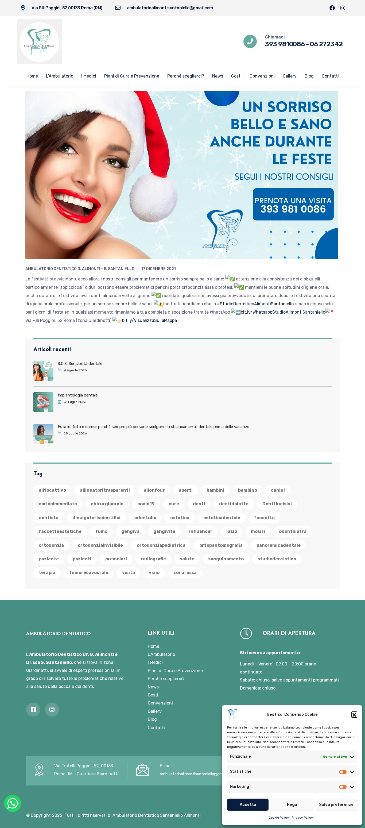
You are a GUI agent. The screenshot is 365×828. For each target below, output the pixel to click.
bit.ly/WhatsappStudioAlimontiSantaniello (283, 312)
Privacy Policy (302, 817)
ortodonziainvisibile (100, 545)
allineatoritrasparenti (105, 490)
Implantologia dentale (78, 395)
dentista (49, 517)
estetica (179, 517)
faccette (264, 517)
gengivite (164, 531)
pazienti (82, 558)
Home (32, 76)
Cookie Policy (279, 817)
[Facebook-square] (33, 710)
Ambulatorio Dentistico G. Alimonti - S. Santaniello (79, 269)
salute (187, 558)
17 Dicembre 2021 (158, 269)
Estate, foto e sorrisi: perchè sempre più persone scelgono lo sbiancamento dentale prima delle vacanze (153, 426)
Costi (236, 76)
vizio (154, 572)
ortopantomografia (221, 545)
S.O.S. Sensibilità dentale (80, 363)
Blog (309, 76)
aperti (186, 490)
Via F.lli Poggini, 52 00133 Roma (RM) (67, 7)
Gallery (290, 76)
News (217, 76)
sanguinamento (226, 558)
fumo (101, 531)
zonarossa (185, 572)
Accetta (248, 804)
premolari (116, 558)
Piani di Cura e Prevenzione (131, 76)
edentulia (145, 517)
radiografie (153, 558)
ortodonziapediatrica (161, 545)
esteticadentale (221, 517)
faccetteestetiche (60, 531)
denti (199, 503)
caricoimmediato (58, 503)
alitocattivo (52, 490)
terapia (47, 572)
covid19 (146, 503)
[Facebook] (332, 8)
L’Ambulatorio (59, 76)
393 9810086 (285, 44)
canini (278, 490)
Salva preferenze (336, 804)
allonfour (154, 490)
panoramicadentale (279, 545)
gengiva (130, 531)
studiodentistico (277, 558)
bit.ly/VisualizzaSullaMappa (149, 320)
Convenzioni (262, 76)
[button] (354, 714)
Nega (292, 804)
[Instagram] (342, 8)
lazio (231, 531)
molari (258, 531)
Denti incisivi (277, 503)
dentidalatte (233, 503)
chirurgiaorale (107, 503)
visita (128, 572)
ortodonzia (51, 545)
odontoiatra (292, 531)
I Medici (88, 76)
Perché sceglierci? (185, 76)
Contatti (330, 76)
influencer (200, 531)
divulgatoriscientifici (96, 517)
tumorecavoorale (88, 572)
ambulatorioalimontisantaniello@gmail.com (170, 7)
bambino (247, 490)
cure (174, 503)
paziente (49, 558)
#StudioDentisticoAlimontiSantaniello (255, 303)
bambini (215, 490)
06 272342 (326, 44)
